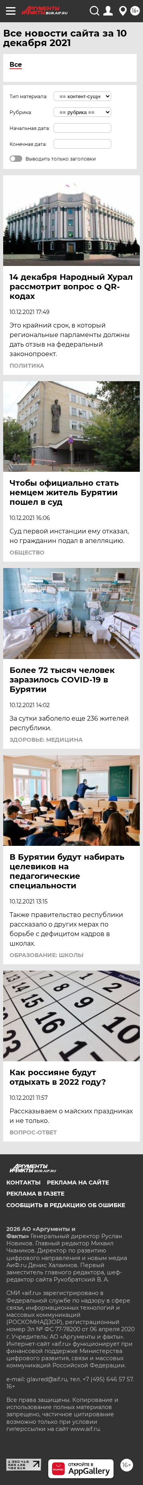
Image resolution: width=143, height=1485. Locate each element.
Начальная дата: (30, 128)
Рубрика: (21, 112)
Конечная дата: (28, 144)
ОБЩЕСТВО (27, 552)
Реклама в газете (35, 1193)
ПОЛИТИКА (27, 365)
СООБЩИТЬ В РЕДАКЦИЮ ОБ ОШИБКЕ (65, 1205)
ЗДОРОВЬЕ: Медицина (46, 739)
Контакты (23, 1182)
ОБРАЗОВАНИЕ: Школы (46, 955)
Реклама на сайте (78, 1182)
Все (16, 64)
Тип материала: (29, 96)
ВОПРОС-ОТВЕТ (33, 1132)
